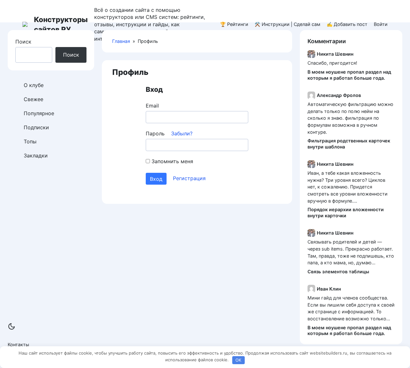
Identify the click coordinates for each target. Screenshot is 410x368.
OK (238, 360)
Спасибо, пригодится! (332, 63)
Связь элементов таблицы (338, 271)
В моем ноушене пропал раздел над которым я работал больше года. (349, 75)
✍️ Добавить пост (347, 24)
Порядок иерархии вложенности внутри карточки (346, 212)
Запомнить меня (171, 161)
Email (152, 105)
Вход (156, 179)
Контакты (18, 344)
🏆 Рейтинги (234, 24)
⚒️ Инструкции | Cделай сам (287, 24)
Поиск (23, 41)
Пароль (155, 133)
